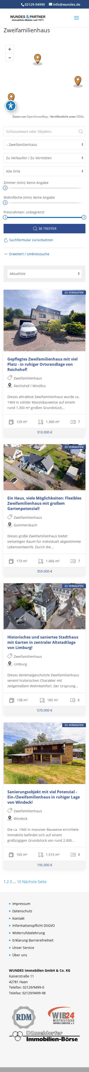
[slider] (5, 188)
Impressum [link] (21, 903)
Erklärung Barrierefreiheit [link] (32, 940)
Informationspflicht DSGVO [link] (33, 925)
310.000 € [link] (44, 432)
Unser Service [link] (23, 947)
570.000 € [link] (44, 710)
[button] (76, 21)
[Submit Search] (80, 131)
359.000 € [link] (44, 571)
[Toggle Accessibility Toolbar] (10, 105)
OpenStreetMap (37, 117)
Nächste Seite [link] (34, 881)
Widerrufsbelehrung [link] (28, 933)
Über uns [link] (19, 955)
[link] (28, 17)
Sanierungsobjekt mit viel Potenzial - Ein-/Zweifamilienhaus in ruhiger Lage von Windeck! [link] (43, 797)
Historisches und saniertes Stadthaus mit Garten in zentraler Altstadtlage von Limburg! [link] (42, 642)
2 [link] (8, 881)
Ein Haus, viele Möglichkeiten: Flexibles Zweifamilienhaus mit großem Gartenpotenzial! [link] (44, 503)
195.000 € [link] (44, 864)
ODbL (80, 117)
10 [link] (19, 881)
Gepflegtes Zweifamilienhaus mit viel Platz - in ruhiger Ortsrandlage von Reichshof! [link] (42, 364)
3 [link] (11, 881)
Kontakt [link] (18, 918)
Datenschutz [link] (22, 911)
